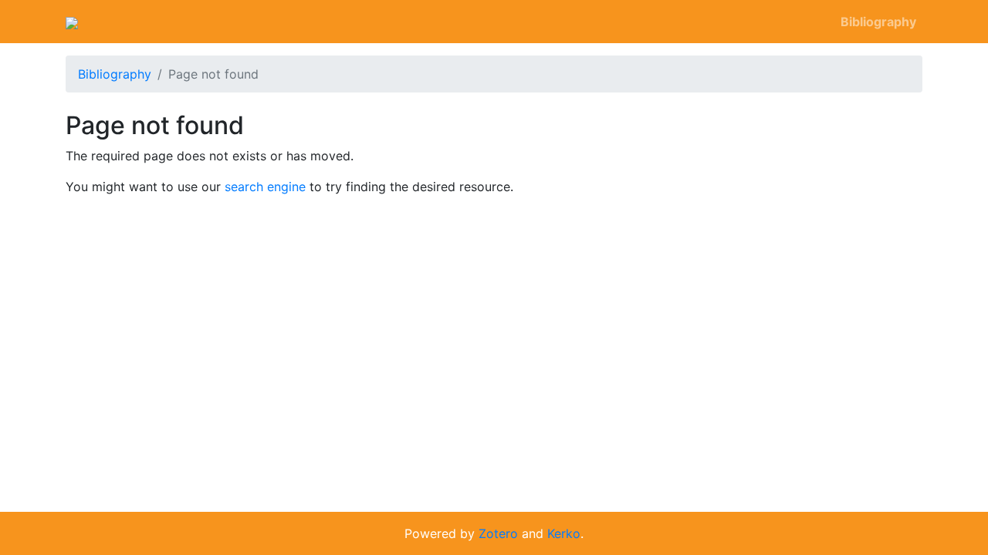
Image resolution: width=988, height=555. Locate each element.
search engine (265, 186)
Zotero (498, 533)
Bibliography (878, 21)
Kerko (563, 533)
